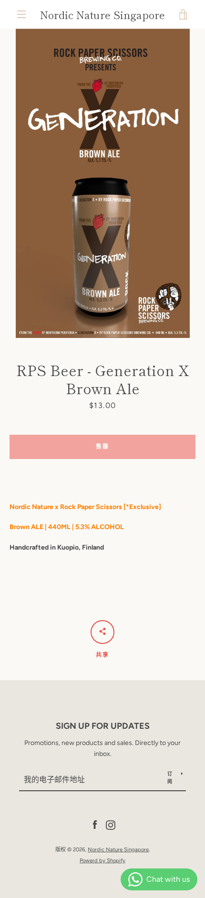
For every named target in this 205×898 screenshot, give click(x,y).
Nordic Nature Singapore (102, 14)
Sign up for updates (103, 726)
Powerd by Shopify (102, 860)
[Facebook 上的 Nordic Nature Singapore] (95, 825)
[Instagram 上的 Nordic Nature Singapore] (110, 825)
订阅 (170, 778)
